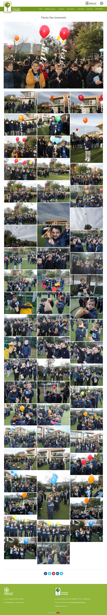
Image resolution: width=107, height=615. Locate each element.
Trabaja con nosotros (61, 606)
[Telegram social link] (61, 573)
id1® (58, 612)
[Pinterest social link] (53, 573)
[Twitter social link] (49, 573)
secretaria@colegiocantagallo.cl (76, 602)
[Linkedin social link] (57, 573)
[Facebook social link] (45, 573)
